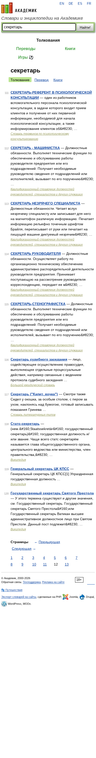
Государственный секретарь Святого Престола (52, 493)
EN (62, 3)
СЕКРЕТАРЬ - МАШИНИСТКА (35, 148)
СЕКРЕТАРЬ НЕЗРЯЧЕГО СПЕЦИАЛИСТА (45, 203)
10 (34, 564)
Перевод (41, 80)
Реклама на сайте (53, 582)
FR (89, 3)
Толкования (48, 40)
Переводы (25, 49)
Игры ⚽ (26, 57)
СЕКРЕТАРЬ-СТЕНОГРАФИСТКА (38, 304)
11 (45, 564)
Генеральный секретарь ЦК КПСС (40, 469)
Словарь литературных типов (33, 414)
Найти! (85, 27)
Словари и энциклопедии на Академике (42, 18)
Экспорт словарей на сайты (18, 596)
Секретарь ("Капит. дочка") (34, 394)
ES (80, 3)
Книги (70, 49)
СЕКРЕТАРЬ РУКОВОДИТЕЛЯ (36, 254)
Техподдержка (32, 582)
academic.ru (19, 7)
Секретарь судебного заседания (39, 359)
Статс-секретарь (25, 424)
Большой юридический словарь (33, 385)
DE (71, 3)
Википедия (18, 460)
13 (67, 564)
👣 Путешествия (11, 589)
